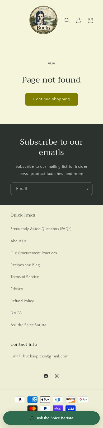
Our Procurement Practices (34, 253)
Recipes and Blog (25, 265)
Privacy (17, 289)
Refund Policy (22, 301)
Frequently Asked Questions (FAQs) (41, 229)
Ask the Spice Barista (28, 325)
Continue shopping (51, 99)
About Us (19, 241)
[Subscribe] (86, 189)
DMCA (16, 313)
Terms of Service (25, 277)
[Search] (67, 20)
